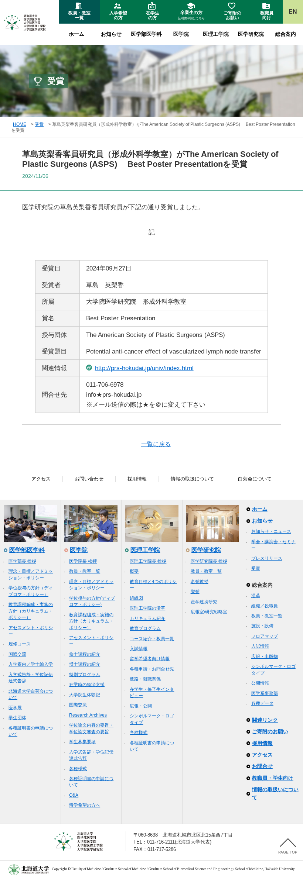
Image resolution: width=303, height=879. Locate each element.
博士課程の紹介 (84, 664)
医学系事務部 (264, 693)
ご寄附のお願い (270, 731)
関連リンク (265, 720)
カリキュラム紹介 (147, 618)
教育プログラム (145, 628)
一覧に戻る (156, 444)
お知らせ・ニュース (271, 531)
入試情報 (138, 648)
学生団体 (17, 717)
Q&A (73, 795)
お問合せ (262, 766)
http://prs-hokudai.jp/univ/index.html (144, 368)
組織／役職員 (264, 606)
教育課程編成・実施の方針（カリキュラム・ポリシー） (30, 611)
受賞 (39, 124)
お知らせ (111, 34)
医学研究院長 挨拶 (209, 561)
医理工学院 (216, 34)
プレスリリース (266, 558)
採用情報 (137, 479)
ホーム (76, 34)
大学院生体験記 (84, 694)
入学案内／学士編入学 (30, 664)
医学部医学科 (146, 34)
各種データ (262, 703)
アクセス (41, 479)
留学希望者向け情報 (150, 658)
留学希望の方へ (84, 805)
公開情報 (260, 683)
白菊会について (255, 479)
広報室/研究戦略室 (209, 611)
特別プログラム (84, 674)
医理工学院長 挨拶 (148, 561)
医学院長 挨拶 (83, 561)
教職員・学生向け (272, 778)
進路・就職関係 (145, 679)
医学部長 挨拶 (22, 561)
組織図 (136, 598)
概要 (134, 571)
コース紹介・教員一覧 (152, 638)
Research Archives (88, 715)
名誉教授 (199, 581)
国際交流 (17, 654)
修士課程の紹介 (84, 654)
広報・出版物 (264, 656)
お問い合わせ (89, 479)
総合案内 (285, 34)
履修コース (19, 644)
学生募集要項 (82, 741)
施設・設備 (262, 625)
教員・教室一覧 (84, 571)
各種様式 (78, 768)
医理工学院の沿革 (147, 608)
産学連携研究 (204, 601)
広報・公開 (141, 706)
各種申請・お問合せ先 (152, 669)
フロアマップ (264, 636)
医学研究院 (251, 34)
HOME (19, 124)
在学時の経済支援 (87, 684)
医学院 (181, 34)
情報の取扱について (192, 479)
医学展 (15, 707)
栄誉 (195, 591)
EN (293, 11)
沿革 (255, 595)
